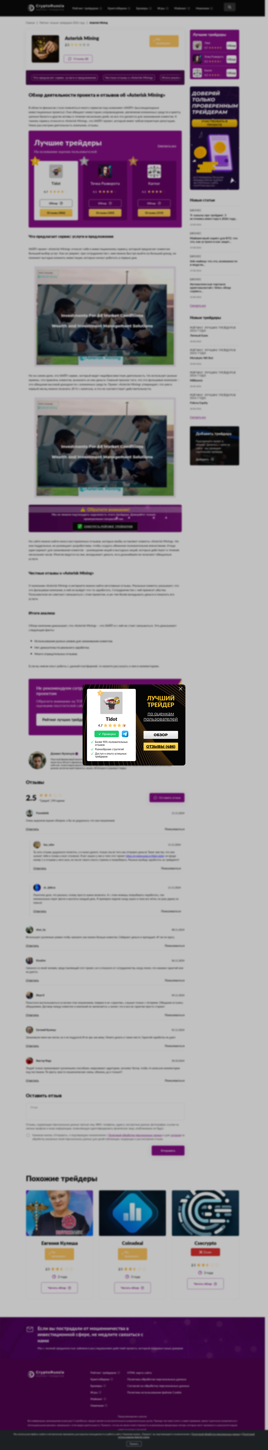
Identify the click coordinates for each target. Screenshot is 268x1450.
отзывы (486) (160, 746)
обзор (161, 735)
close (180, 688)
